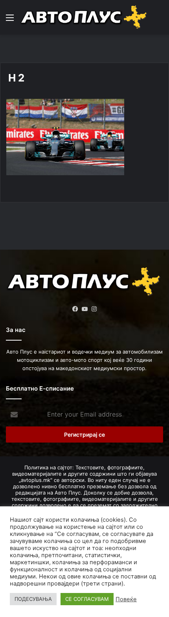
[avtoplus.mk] (84, 17)
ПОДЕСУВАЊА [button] (33, 599)
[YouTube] (84, 309)
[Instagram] (94, 309)
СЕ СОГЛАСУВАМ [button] (87, 599)
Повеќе (126, 599)
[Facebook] (75, 309)
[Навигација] (10, 20)
